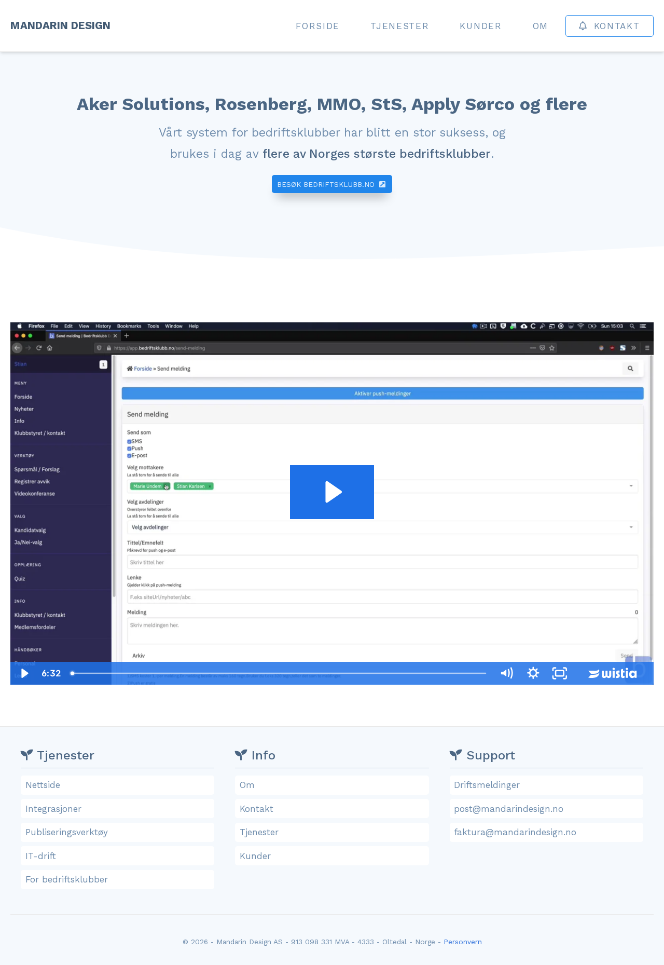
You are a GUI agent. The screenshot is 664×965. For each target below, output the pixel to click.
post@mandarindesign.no (508, 809)
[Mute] (506, 673)
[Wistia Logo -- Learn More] (613, 673)
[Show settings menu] (533, 673)
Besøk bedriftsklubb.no (327, 184)
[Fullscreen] (559, 673)
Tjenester (399, 26)
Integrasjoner (53, 809)
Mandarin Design (63, 25)
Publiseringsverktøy (66, 832)
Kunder (481, 26)
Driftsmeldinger (487, 785)
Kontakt (617, 26)
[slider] (279, 673)
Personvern (463, 941)
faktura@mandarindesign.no (515, 832)
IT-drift (40, 856)
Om (540, 26)
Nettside (42, 785)
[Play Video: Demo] (332, 492)
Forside (318, 26)
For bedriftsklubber (66, 879)
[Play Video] (23, 673)
